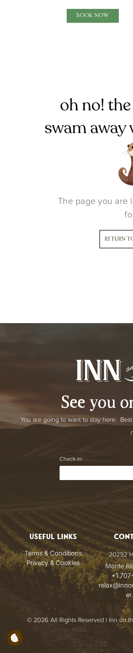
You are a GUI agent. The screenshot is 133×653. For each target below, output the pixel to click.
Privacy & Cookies (53, 563)
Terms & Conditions (53, 553)
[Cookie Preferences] (15, 638)
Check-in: (71, 459)
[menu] (11, 12)
